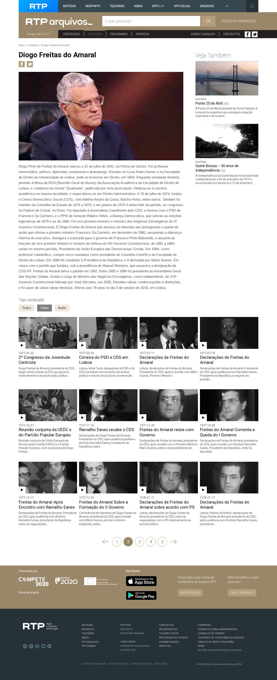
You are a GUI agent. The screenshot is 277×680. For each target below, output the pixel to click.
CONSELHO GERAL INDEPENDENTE (217, 629)
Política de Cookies (118, 664)
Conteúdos (71, 34)
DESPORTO (88, 629)
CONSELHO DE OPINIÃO (211, 633)
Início (22, 45)
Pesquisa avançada (238, 21)
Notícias (69, 6)
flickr (49, 646)
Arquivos (207, 6)
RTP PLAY (125, 625)
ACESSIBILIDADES (169, 641)
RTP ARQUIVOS (90, 641)
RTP (158, 6)
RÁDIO (85, 637)
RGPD (201, 645)
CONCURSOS (127, 641)
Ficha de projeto (29, 592)
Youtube (43, 646)
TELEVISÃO (88, 633)
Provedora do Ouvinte (173, 637)
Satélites (165, 645)
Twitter (255, 34)
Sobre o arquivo (203, 34)
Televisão (117, 6)
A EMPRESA (204, 625)
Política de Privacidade (94, 664)
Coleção (33, 45)
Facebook (247, 34)
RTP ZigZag (182, 6)
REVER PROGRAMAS (132, 633)
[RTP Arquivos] (64, 23)
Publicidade (161, 664)
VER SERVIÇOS (190, 593)
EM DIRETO (126, 629)
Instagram (37, 646)
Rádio (138, 6)
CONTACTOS (166, 625)
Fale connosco (242, 593)
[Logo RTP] (40, 626)
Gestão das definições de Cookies (219, 650)
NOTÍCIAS (87, 625)
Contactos (231, 34)
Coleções (95, 34)
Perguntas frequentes (135, 645)
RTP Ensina (88, 645)
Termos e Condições (141, 664)
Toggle (252, 6)
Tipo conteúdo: (32, 299)
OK (208, 21)
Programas (119, 34)
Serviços (142, 34)
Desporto (93, 6)
